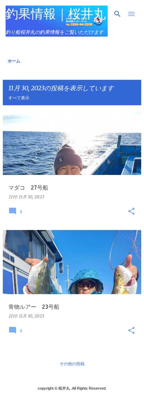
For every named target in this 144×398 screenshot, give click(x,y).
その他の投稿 (72, 363)
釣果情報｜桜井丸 (56, 13)
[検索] (117, 14)
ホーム (14, 61)
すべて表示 (18, 97)
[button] (131, 211)
